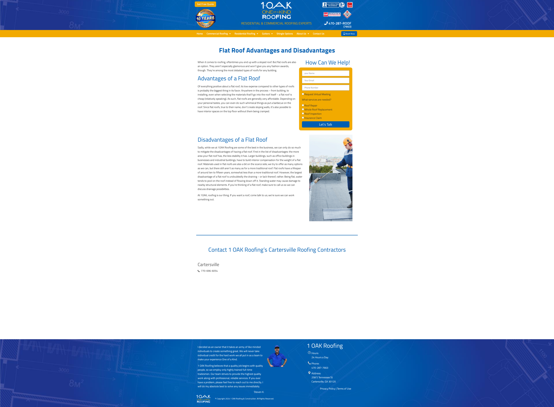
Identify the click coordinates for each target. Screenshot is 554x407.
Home (200, 33)
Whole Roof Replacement (318, 109)
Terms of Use (344, 389)
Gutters (266, 33)
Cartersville (208, 264)
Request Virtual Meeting (317, 94)
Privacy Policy (327, 389)
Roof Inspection (313, 114)
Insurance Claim (313, 118)
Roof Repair (310, 105)
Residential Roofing (245, 33)
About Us (301, 33)
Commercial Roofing (217, 33)
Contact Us (318, 33)
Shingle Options (285, 33)
